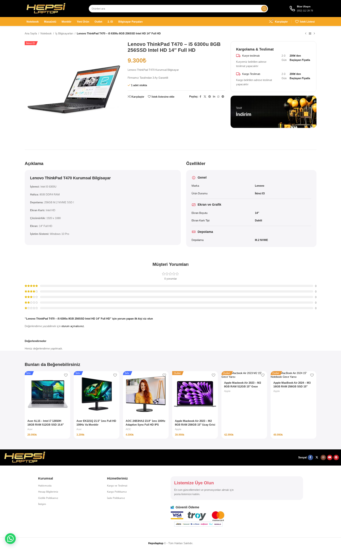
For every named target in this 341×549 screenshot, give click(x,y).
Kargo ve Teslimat (117, 485)
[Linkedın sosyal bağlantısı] (214, 96)
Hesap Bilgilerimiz (48, 491)
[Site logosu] (46, 8)
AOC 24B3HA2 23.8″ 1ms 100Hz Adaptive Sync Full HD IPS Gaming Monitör (145, 424)
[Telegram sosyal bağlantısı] (223, 96)
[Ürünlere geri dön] (310, 34)
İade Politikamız (116, 498)
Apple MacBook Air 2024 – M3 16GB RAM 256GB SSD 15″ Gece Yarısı (292, 386)
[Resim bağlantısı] (24, 457)
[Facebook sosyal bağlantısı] (200, 96)
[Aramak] (264, 9)
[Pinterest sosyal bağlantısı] (209, 96)
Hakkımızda (45, 485)
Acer (30, 429)
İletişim (42, 504)
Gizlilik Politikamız (48, 498)
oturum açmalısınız (72, 326)
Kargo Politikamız (117, 491)
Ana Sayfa (31, 33)
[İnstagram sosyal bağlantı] (323, 457)
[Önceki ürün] (306, 34)
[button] (10, 538)
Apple (178, 429)
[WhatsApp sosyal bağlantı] (218, 96)
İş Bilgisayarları (64, 33)
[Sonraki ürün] (314, 34)
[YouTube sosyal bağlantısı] (329, 457)
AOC (128, 429)
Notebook (46, 33)
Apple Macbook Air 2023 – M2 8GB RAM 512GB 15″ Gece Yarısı (242, 386)
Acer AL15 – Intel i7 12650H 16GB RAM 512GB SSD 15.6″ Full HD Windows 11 (45, 424)
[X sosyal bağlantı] (205, 96)
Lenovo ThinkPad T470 (51, 178)
